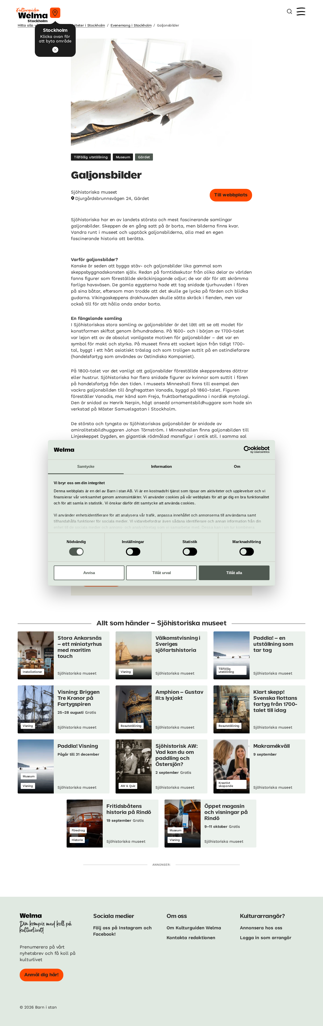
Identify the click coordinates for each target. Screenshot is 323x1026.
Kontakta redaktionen (191, 937)
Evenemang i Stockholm (131, 25)
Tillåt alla (234, 573)
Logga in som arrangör (265, 937)
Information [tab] (161, 466)
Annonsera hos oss (261, 927)
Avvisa (89, 573)
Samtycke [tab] (86, 466)
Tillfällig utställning (91, 157)
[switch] (133, 552)
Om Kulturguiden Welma (194, 927)
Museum (123, 157)
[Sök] (289, 11)
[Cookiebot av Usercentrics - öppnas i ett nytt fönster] (247, 449)
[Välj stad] (55, 13)
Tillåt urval (161, 573)
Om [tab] (237, 466)
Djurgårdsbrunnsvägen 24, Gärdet (112, 198)
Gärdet (144, 157)
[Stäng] (55, 50)
